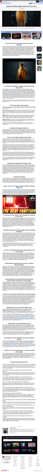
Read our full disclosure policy (31, 28)
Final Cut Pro (15, 464)
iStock (18, 342)
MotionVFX (21, 316)
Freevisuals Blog (30, 457)
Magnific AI (23, 319)
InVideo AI (23, 333)
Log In (37, 1)
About (38, 461)
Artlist (28, 343)
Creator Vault (30, 466)
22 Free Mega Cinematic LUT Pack (18, 315)
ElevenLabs (5, 346)
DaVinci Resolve (11, 89)
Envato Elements (29, 317)
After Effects (17, 46)
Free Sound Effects (30, 465)
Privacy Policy (38, 460)
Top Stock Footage (30, 460)
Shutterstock (12, 342)
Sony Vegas (15, 463)
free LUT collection (25, 314)
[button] (9, 1)
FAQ (38, 457)
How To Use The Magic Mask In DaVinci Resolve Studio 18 (16, 190)
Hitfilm (15, 462)
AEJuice (31, 331)
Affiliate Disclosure (37, 463)
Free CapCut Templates (15, 460)
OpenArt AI (29, 319)
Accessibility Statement (38, 465)
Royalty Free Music (30, 463)
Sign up (41, 1)
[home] (1, 1)
